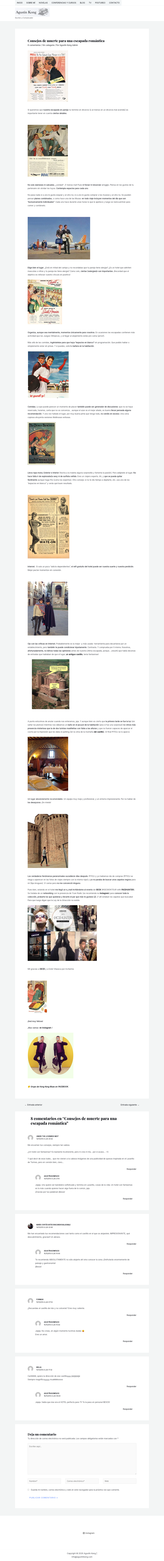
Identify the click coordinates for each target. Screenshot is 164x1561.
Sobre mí (30, 3)
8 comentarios (34, 45)
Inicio (20, 3)
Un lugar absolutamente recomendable (45, 799)
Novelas (43, 3)
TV (90, 3)
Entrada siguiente (130, 1104)
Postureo (100, 3)
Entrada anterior (33, 1104)
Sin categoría (48, 45)
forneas (40, 1299)
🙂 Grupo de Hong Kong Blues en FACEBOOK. (48, 1087)
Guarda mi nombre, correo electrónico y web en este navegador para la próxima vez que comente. (75, 1490)
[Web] (119, 1481)
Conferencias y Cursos (64, 3)
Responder (131, 1169)
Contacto (114, 3)
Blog (82, 3)
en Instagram (45, 1028)
